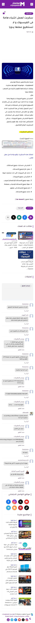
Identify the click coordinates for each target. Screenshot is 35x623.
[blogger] (14, 507)
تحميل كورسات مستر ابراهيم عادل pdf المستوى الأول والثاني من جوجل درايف (11, 581)
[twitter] (20, 501)
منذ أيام (13, 531)
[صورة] (25, 524)
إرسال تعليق (26, 286)
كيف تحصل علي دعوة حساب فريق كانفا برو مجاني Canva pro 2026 (10, 547)
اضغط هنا (20, 199)
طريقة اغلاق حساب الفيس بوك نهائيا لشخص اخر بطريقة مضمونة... (27, 265)
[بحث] (3, 4)
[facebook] (8, 501)
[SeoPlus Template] (32, 614)
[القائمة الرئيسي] (31, 4)
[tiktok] (26, 507)
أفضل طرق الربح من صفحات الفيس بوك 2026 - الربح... (10, 245)
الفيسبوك (29, 13)
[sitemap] (8, 619)
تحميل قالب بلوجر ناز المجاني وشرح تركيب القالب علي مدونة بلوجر (10, 558)
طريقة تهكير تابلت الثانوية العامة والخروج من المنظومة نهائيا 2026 (10, 525)
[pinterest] (20, 507)
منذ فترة (13, 520)
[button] (24, 217)
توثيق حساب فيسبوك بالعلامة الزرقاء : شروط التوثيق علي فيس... (25, 245)
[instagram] (14, 501)
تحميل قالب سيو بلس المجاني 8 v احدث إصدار (11, 592)
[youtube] (26, 501)
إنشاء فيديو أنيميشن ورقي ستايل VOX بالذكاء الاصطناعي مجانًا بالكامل (10, 536)
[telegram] (8, 507)
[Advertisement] (17, 45)
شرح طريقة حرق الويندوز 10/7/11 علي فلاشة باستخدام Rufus (11, 569)
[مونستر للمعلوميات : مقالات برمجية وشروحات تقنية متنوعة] (17, 4)
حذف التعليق (21, 349)
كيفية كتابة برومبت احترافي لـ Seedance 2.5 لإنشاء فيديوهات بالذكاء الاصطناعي (10, 603)
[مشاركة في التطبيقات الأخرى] (8, 217)
